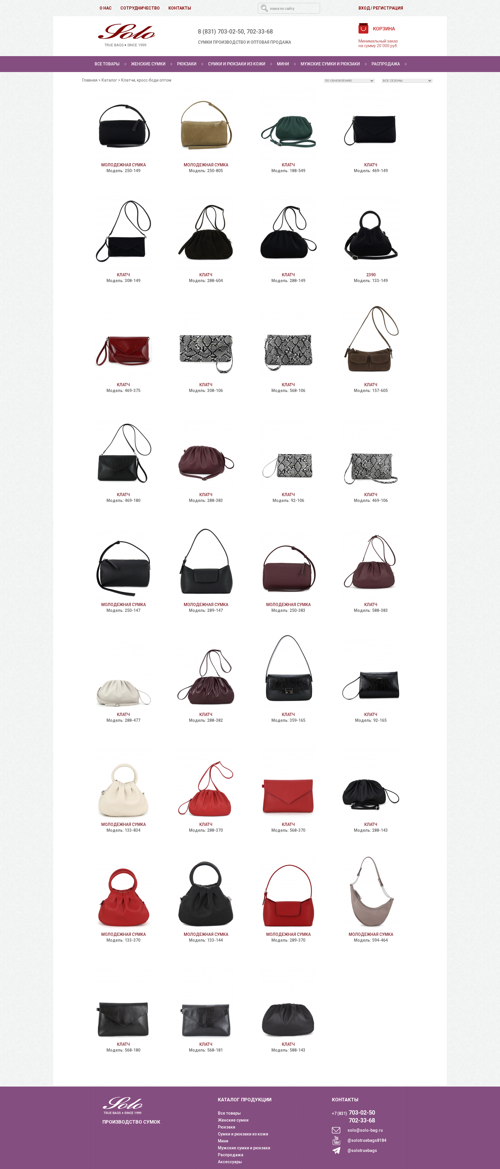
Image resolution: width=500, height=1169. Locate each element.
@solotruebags (362, 1150)
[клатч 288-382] (206, 673)
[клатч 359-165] (288, 673)
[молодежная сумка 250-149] (123, 123)
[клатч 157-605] (370, 343)
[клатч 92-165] (370, 673)
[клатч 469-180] (123, 453)
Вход (364, 8)
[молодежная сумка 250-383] (288, 563)
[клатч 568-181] (206, 1003)
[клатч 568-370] (288, 783)
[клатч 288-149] (288, 233)
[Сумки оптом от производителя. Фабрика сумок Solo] (125, 36)
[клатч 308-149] (123, 233)
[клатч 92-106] (288, 453)
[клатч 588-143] (288, 1003)
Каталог (109, 80)
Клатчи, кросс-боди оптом (146, 80)
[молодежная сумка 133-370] (123, 893)
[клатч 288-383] (206, 453)
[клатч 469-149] (370, 123)
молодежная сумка (123, 165)
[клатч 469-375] (123, 343)
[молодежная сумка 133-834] (123, 783)
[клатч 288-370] (206, 783)
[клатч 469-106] (370, 453)
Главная (90, 80)
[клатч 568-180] (123, 1003)
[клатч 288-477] (123, 673)
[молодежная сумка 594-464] (370, 893)
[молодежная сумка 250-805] (206, 123)
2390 (371, 275)
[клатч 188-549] (288, 123)
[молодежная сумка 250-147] (123, 563)
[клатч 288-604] (206, 233)
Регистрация (388, 8)
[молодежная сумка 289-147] (206, 563)
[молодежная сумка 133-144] (206, 893)
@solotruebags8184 (367, 1140)
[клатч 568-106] (288, 343)
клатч (288, 165)
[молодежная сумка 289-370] (288, 893)
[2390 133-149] (370, 233)
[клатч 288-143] (370, 783)
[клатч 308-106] (206, 343)
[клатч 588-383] (370, 563)
